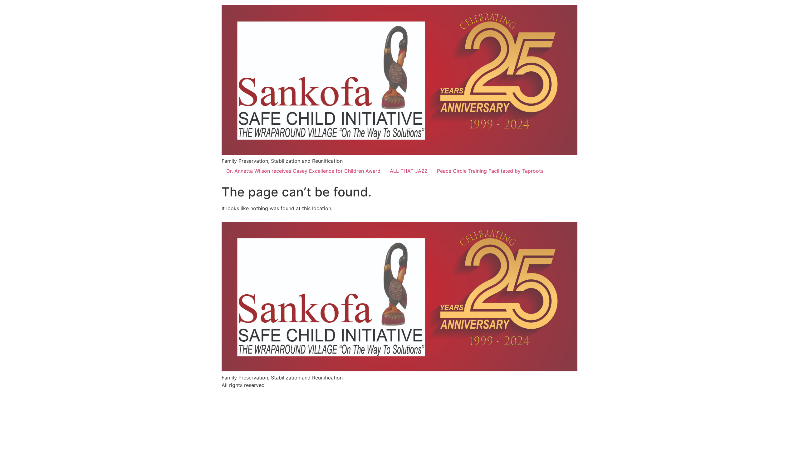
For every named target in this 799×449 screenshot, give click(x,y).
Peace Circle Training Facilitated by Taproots (490, 171)
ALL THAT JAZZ (409, 171)
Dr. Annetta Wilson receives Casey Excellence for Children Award (303, 171)
